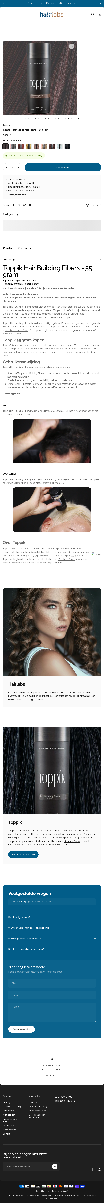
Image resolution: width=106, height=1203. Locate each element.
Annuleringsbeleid (52, 1198)
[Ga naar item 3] (35, 119)
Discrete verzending (12, 1106)
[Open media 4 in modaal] (71, 46)
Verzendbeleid (58, 1195)
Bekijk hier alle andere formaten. (57, 288)
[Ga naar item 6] (42, 119)
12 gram (81, 552)
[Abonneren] (54, 1166)
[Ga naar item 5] (38, 119)
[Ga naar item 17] (78, 119)
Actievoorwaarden (37, 1110)
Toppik (6, 125)
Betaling (6, 1102)
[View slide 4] (57, 1075)
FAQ (23, 902)
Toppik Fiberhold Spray (16, 330)
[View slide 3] (53, 1075)
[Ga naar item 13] (65, 119)
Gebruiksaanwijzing (38, 1106)
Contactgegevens (90, 1195)
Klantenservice (52, 1065)
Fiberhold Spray (66, 559)
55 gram (75, 555)
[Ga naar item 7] (45, 119)
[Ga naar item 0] (25, 119)
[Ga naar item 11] (58, 119)
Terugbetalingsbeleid (15, 1195)
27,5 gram (37, 555)
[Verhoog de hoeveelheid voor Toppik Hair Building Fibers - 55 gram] (19, 167)
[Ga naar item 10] (55, 119)
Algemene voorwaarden (43, 1195)
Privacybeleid (29, 1195)
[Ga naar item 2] (32, 119)
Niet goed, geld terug (10, 1120)
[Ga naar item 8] (48, 119)
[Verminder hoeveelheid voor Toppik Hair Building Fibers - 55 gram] (6, 167)
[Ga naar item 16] (75, 119)
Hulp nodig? (95, 205)
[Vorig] (4, 3)
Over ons (33, 1102)
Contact (6, 1134)
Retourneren (8, 1110)
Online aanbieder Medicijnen (37, 1116)
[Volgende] (100, 3)
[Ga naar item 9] (52, 119)
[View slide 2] (50, 1075)
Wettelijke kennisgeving (73, 1195)
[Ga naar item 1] (29, 119)
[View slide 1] (47, 1075)
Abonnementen (10, 1125)
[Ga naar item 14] (68, 119)
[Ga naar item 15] (72, 119)
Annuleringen (9, 1115)
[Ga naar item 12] (62, 119)
